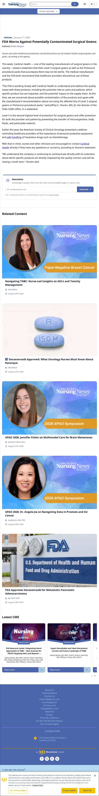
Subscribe (84, 189)
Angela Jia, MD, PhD (16, 520)
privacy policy (54, 195)
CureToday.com (49, 702)
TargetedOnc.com (49, 708)
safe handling (14, 137)
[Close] (95, 775)
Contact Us (49, 696)
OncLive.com (49, 705)
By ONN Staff (13, 598)
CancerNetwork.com (49, 699)
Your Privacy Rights (49, 724)
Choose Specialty (46, 11)
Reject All (87, 790)
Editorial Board (49, 693)
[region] (49, 784)
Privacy (49, 714)
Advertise (49, 711)
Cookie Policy (37, 785)
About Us (49, 690)
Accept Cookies (69, 790)
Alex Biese (12, 289)
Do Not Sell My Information (49, 720)
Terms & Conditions (49, 717)
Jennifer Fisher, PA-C (16, 442)
